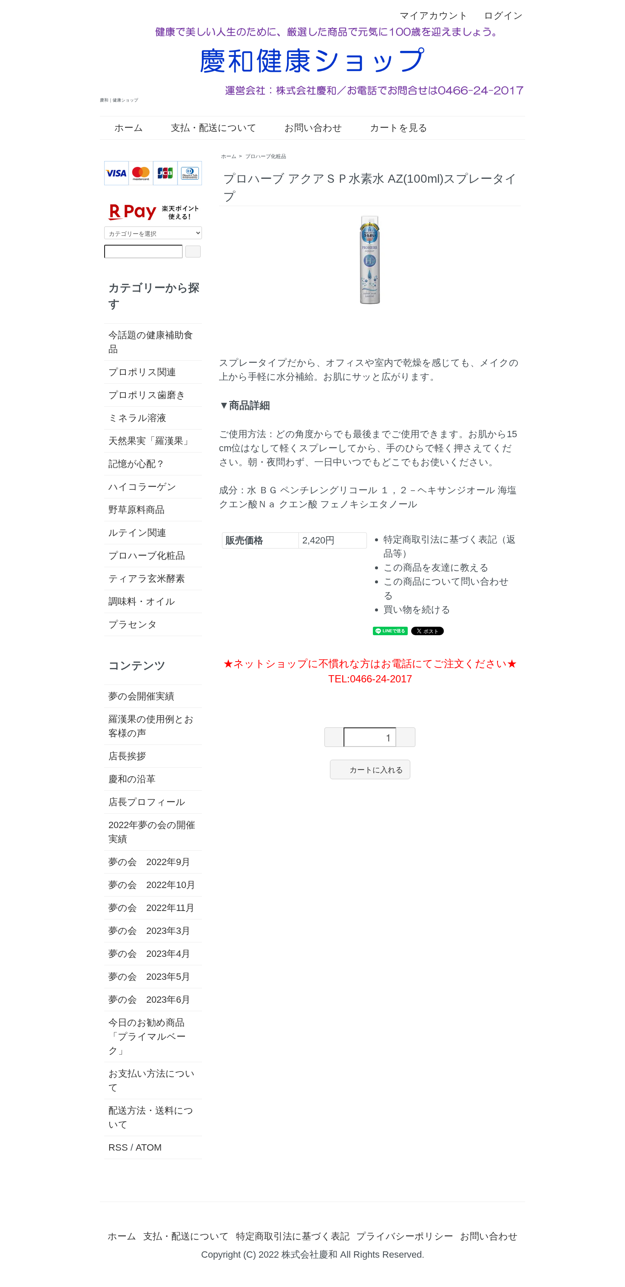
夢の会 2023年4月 (149, 953)
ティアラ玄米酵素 (146, 578)
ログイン (503, 15)
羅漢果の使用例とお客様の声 (151, 726)
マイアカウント (434, 15)
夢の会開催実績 (141, 696)
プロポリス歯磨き (147, 395)
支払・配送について (214, 127)
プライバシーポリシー (404, 1236)
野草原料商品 (136, 509)
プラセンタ (132, 624)
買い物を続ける (417, 609)
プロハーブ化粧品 (265, 156)
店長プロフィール (146, 802)
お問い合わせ (313, 127)
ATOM (149, 1147)
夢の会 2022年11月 (151, 907)
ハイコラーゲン (142, 486)
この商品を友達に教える (436, 567)
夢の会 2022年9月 (149, 862)
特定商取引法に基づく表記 (292, 1236)
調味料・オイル (141, 601)
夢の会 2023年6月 (149, 999)
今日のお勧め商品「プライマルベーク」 (147, 1036)
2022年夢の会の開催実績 (151, 832)
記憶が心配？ (136, 463)
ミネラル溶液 (137, 418)
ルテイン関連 (137, 532)
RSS (118, 1147)
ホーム (128, 127)
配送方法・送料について (150, 1117)
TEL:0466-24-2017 (370, 679)
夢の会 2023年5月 (149, 976)
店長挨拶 (127, 756)
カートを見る (399, 127)
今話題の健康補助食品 (150, 342)
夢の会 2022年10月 (152, 885)
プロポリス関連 (142, 372)
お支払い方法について (151, 1080)
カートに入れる (376, 769)
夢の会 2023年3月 (149, 930)
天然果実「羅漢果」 (150, 441)
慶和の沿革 (132, 779)
